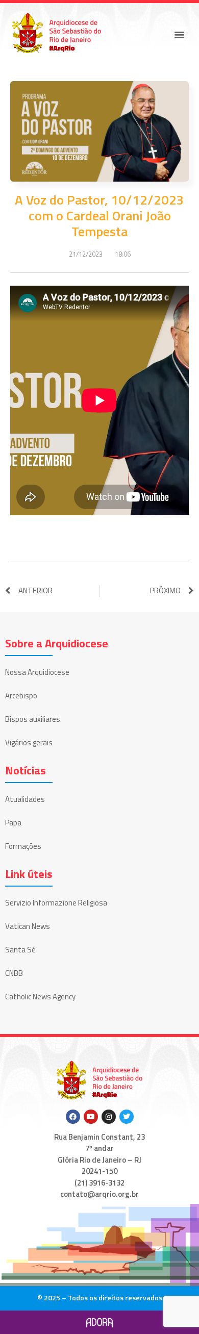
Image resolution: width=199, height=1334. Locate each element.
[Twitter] (126, 1117)
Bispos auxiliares (32, 719)
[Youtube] (91, 1117)
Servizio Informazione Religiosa (56, 903)
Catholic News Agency (40, 996)
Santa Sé (20, 949)
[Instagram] (109, 1117)
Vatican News (27, 926)
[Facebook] (73, 1117)
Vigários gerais (29, 742)
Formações (23, 846)
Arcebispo (21, 695)
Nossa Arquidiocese (37, 672)
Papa (13, 822)
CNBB (14, 973)
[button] (179, 35)
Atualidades (25, 799)
